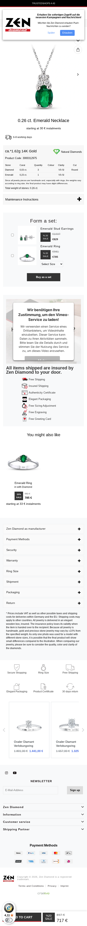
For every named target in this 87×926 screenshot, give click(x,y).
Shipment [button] (12, 581)
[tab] (43, 528)
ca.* (8, 151)
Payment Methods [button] (18, 539)
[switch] (9, 920)
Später (51, 32)
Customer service (16, 821)
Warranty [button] (12, 560)
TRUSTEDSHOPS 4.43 (43, 3)
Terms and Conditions (31, 886)
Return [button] (10, 603)
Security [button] (11, 550)
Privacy (52, 886)
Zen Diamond (13, 807)
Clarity (61, 165)
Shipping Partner (16, 829)
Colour (51, 165)
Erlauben (67, 32)
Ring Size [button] (12, 571)
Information (12, 814)
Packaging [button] (13, 592)
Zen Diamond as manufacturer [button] (26, 528)
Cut (74, 165)
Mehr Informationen (45, 361)
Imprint (64, 886)
